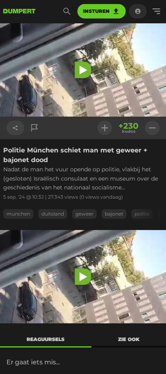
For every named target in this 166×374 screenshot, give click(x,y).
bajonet (114, 214)
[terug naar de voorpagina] (19, 11)
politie (142, 214)
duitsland (53, 214)
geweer (84, 214)
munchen (18, 214)
